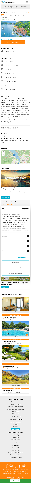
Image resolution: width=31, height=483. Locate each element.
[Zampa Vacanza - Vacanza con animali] (8, 2)
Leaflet (20, 163)
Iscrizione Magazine (15, 416)
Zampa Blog (15, 437)
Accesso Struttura (15, 422)
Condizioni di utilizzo (15, 455)
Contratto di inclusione (15, 457)
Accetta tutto (15, 262)
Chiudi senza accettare (15, 273)
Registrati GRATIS (16, 404)
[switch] (26, 240)
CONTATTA (15, 481)
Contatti (15, 424)
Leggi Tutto (5, 287)
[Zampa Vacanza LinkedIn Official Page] (19, 466)
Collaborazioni (15, 439)
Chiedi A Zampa (15, 411)
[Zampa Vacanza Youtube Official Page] (11, 466)
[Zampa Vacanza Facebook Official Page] (7, 466)
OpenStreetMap (24, 163)
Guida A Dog (15, 435)
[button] (15, 155)
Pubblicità (15, 427)
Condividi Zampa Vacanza (15, 407)
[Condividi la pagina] (28, 13)
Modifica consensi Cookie (15, 452)
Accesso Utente (15, 402)
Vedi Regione (5, 197)
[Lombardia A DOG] (15, 178)
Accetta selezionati (15, 268)
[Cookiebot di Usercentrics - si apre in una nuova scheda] (22, 208)
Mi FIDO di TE (15, 414)
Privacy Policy (15, 448)
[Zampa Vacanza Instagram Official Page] (15, 466)
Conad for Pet (15, 442)
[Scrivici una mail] (24, 466)
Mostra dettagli (22, 257)
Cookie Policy (15, 450)
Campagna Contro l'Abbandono (15, 409)
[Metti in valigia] (26, 13)
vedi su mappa (12, 19)
